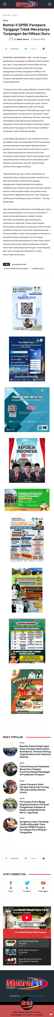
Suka (11, 881)
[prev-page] (5, 839)
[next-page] (10, 839)
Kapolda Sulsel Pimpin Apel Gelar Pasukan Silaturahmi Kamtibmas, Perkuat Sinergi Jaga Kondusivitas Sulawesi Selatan (35, 751)
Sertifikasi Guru (38, 268)
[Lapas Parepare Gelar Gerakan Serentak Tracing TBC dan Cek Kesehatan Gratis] (10, 787)
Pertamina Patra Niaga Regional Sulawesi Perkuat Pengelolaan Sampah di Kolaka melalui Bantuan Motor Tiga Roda (34, 807)
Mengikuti (27, 881)
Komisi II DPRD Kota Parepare (16, 268)
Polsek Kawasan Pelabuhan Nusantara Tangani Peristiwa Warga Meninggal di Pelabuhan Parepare (35, 770)
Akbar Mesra (23, 39)
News (14, 15)
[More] (43, 49)
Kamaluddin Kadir (19, 264)
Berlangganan (43, 881)
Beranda (6, 15)
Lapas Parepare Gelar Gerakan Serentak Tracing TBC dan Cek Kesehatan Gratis (34, 788)
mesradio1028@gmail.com (33, 996)
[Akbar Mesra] (11, 39)
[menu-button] (5, 4)
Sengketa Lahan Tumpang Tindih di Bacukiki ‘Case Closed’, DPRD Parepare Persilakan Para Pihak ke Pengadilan (34, 827)
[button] (49, 4)
